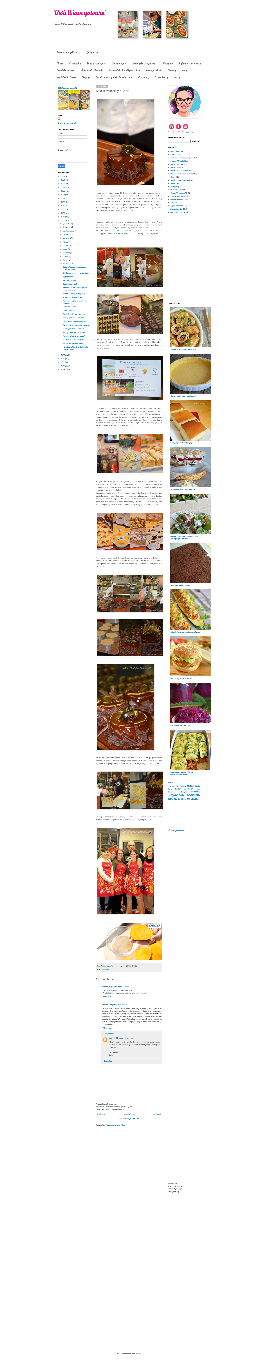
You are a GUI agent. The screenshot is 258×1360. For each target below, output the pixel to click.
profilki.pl (190, 132)
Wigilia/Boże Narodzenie (184, 795)
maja (65, 249)
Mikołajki (178, 789)
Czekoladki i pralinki (178, 161)
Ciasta (60, 63)
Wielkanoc (195, 791)
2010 (63, 366)
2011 (62, 362)
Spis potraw (92, 52)
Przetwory (143, 77)
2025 (63, 180)
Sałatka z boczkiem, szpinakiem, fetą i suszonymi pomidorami (184, 537)
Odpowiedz (106, 996)
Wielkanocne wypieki (67, 88)
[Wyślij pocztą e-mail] (125, 966)
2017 (63, 209)
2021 (63, 194)
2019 (63, 202)
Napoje (86, 77)
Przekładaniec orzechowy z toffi (73, 336)
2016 (63, 213)
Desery (172, 70)
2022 (63, 191)
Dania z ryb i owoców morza (180, 170)
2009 (63, 369)
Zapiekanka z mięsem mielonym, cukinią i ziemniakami (182, 773)
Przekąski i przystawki (144, 63)
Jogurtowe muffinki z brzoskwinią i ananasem (75, 302)
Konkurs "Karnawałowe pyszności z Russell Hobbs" (75, 268)
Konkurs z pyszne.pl (69, 284)
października (68, 231)
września (66, 234)
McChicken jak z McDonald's (180, 679)
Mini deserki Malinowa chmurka (182, 489)
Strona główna (129, 1114)
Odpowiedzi (109, 1033)
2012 (63, 358)
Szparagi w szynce (69, 280)
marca (65, 256)
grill (188, 798)
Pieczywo (167, 63)
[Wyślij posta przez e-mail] (121, 966)
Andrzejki (171, 786)
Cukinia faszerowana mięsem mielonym (185, 632)
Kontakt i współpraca (68, 52)
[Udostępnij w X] (130, 966)
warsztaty (105, 969)
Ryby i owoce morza (190, 63)
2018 (63, 205)
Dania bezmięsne (96, 63)
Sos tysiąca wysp (68, 310)
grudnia (66, 223)
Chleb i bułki (174, 151)
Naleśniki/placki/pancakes (180, 180)
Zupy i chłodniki (176, 209)
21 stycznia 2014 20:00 (118, 1004)
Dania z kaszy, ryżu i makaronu (114, 77)
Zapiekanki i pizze (66, 77)
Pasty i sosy (161, 77)
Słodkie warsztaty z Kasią (72, 297)
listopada (67, 227)
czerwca (66, 245)
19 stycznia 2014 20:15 (123, 986)
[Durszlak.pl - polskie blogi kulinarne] (176, 830)
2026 (63, 176)
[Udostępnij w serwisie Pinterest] (136, 966)
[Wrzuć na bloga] (128, 966)
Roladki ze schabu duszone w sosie (183, 349)
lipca (65, 242)
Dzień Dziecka (180, 786)
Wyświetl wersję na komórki (129, 1118)
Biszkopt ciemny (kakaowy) (180, 585)
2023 (63, 187)
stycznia (66, 264)
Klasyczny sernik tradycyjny (181, 443)
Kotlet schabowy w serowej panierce (75, 273)
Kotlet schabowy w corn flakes (73, 340)
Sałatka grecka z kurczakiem (73, 343)
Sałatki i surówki (66, 70)
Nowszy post (101, 1114)
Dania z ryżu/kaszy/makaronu (181, 174)
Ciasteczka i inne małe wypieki (181, 158)
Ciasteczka (75, 63)
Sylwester (188, 788)
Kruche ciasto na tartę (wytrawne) (183, 396)
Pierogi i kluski (154, 70)
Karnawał (189, 785)
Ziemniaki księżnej (69, 307)
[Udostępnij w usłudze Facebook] (133, 966)
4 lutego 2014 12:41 (126, 1038)
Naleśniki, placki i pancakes (124, 70)
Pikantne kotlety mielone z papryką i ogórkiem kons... (75, 288)
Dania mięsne (118, 63)
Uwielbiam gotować (79, 12)
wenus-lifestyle (107, 986)
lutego (65, 260)
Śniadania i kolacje (92, 70)
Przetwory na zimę (177, 196)
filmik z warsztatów (114, 233)
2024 (63, 183)
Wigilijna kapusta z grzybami (73, 332)
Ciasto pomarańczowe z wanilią (74, 321)
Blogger (138, 1353)
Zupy (184, 70)
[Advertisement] (129, 1172)
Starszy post (157, 1114)
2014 (63, 220)
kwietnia (66, 253)
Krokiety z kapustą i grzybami (73, 329)
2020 (63, 198)
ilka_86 (112, 1038)
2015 (63, 216)
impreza (195, 798)
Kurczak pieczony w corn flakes (73, 293)
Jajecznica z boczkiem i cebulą (73, 314)
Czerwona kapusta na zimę (180, 725)
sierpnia (66, 238)
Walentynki (182, 792)
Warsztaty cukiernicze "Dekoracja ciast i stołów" (75, 348)
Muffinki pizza (67, 276)
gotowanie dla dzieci (177, 798)
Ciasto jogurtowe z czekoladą (73, 318)
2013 (63, 355)
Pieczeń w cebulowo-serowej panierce (76, 325)
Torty (177, 77)
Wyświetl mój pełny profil (67, 123)
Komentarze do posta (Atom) (115, 1125)
